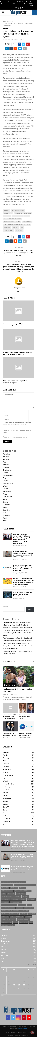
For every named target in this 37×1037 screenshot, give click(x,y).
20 (19, 985)
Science (5, 28)
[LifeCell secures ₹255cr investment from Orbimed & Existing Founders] (10, 708)
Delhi (16, 890)
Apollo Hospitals (7, 885)
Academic (6, 210)
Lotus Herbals (29, 908)
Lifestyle (5, 486)
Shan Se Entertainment (8, 919)
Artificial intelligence (18, 210)
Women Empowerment (8, 925)
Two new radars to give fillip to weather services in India (16, 325)
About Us (1, 2)
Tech (4, 513)
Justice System (27, 221)
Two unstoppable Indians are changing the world (9, 735)
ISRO (29, 905)
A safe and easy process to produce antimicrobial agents (15, 382)
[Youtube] (29, 1017)
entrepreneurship (7, 896)
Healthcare (5, 899)
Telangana (6, 515)
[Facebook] (8, 1017)
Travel (5, 518)
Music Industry (13, 913)
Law (5, 224)
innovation (22, 905)
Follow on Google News (31, 3)
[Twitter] (13, 1017)
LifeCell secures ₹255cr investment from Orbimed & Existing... (10, 716)
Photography (7, 491)
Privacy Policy (14, 2)
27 (19, 989)
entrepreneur (21, 893)
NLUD (28, 224)
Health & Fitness (8, 483)
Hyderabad (15, 899)
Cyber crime (27, 213)
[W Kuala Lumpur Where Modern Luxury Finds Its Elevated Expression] (7, 594)
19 (14, 985)
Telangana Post (9, 39)
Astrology (6, 459)
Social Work (6, 505)
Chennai (22, 887)
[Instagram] (18, 1017)
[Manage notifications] (32, 1032)
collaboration (8, 213)
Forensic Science (17, 216)
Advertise (7, 2)
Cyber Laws (7, 216)
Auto (4, 462)
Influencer (5, 902)
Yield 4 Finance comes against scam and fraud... (26, 716)
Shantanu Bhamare (23, 919)
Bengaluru (14, 887)
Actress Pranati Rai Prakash (17, 882)
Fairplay (17, 896)
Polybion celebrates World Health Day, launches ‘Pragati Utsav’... (25, 736)
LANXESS (19, 908)
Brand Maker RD (22, 1028)
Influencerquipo (16, 902)
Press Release (7, 497)
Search (5, 606)
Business (6, 464)
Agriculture (6, 454)
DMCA (19, 2)
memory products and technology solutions (15, 910)
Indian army (31, 899)
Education (6, 467)
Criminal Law (18, 213)
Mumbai (4, 913)
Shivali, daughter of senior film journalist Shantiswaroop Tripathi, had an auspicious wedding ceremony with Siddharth (18, 268)
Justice (18, 221)
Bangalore (5, 887)
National (5, 489)
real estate (19, 916)
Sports (5, 507)
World (5, 521)
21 (24, 985)
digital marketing (25, 890)
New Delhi (23, 913)
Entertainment (7, 470)
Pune (12, 916)
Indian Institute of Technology (12, 218)
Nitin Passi (32, 913)
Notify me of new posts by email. (15, 438)
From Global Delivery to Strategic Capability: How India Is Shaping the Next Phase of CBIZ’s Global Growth (23, 554)
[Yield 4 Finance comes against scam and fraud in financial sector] (26, 708)
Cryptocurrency (7, 890)
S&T (22, 227)
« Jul (2, 995)
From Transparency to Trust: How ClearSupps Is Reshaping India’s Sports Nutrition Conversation (22, 568)
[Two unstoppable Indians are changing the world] (10, 726)
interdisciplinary (9, 221)
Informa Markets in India (9, 905)
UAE (31, 922)
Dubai (3, 893)
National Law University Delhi (16, 224)
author (32, 885)
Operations (7, 227)
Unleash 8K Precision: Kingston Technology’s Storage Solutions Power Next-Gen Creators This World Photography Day (23, 581)
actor (4, 882)
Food (4, 478)
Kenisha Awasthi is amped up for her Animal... (17, 690)
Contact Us (24, 2)
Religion (5, 499)
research (15, 227)
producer (5, 916)
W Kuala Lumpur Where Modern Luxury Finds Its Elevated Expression (23, 594)
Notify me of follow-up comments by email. (17, 431)
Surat (15, 922)
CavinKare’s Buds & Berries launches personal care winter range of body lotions (18, 253)
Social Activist (6, 922)
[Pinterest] (24, 1017)
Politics (5, 494)
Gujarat (25, 896)
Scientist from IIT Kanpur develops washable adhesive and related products (18, 353)
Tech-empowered (8, 230)
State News (6, 510)
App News (6, 456)
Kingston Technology (8, 908)
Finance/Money (8, 475)
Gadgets (5, 481)
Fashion (5, 472)
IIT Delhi (26, 216)
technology (19, 230)
